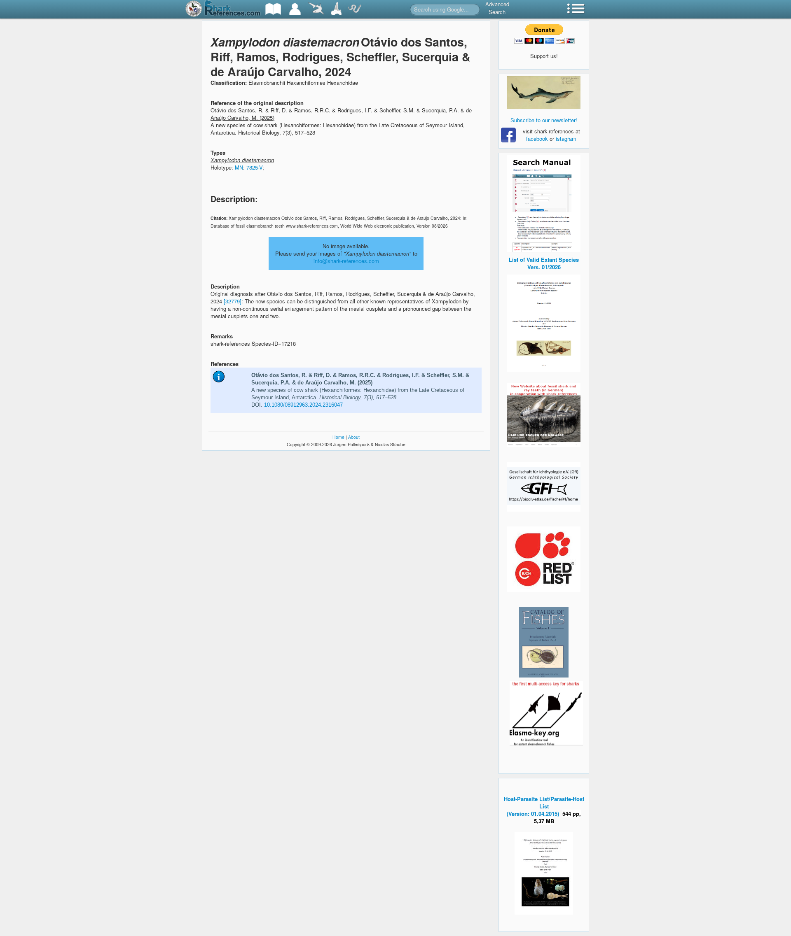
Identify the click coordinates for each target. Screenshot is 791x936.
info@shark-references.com (346, 261)
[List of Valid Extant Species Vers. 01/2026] (543, 322)
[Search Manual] (543, 203)
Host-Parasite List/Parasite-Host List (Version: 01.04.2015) (544, 806)
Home (338, 437)
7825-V (254, 167)
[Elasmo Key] (546, 712)
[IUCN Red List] (544, 559)
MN (239, 167)
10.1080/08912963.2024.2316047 (303, 405)
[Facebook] (544, 92)
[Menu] (576, 9)
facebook (537, 138)
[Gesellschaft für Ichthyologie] (543, 486)
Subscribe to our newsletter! (543, 120)
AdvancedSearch (497, 8)
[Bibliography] (273, 9)
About (354, 437)
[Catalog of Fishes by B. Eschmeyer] (544, 642)
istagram (566, 138)
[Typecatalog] (336, 9)
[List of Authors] (295, 9)
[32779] (232, 301)
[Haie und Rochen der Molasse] (544, 415)
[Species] (316, 9)
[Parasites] (355, 9)
